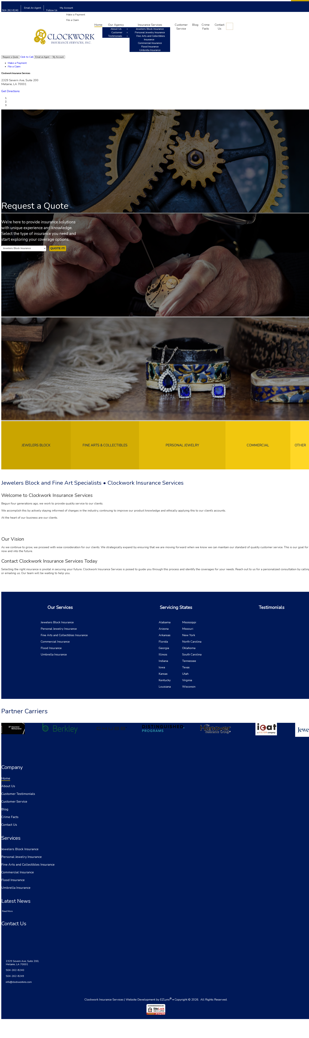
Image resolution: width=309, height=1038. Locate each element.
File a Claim (72, 20)
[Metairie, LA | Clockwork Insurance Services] (64, 37)
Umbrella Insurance (150, 50)
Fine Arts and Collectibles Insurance (150, 37)
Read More (7, 911)
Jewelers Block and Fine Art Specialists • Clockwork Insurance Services (92, 483)
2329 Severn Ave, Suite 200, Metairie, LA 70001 (22, 963)
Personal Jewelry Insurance (150, 32)
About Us (116, 29)
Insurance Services (150, 25)
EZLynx (165, 999)
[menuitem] (82, 14)
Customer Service (181, 27)
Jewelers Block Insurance (150, 29)
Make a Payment (75, 14)
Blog (195, 25)
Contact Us (219, 27)
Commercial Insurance (150, 43)
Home (98, 25)
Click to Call (26, 57)
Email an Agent (42, 57)
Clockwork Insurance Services (103, 999)
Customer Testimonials (115, 34)
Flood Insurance (150, 46)
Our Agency (116, 25)
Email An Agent (32, 7)
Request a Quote (10, 57)
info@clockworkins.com (19, 982)
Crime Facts (206, 27)
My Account (67, 8)
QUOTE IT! (57, 248)
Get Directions (10, 91)
